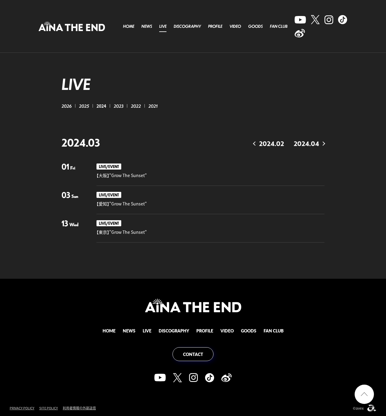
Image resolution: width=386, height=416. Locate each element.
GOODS (255, 26)
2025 (84, 106)
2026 (66, 106)
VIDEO (235, 26)
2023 (118, 106)
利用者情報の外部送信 (79, 408)
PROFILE (215, 26)
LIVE (162, 26)
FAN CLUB (278, 26)
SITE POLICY (48, 408)
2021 (152, 106)
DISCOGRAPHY (187, 26)
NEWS (146, 26)
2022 (136, 106)
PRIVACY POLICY (22, 408)
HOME (128, 26)
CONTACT (193, 354)
